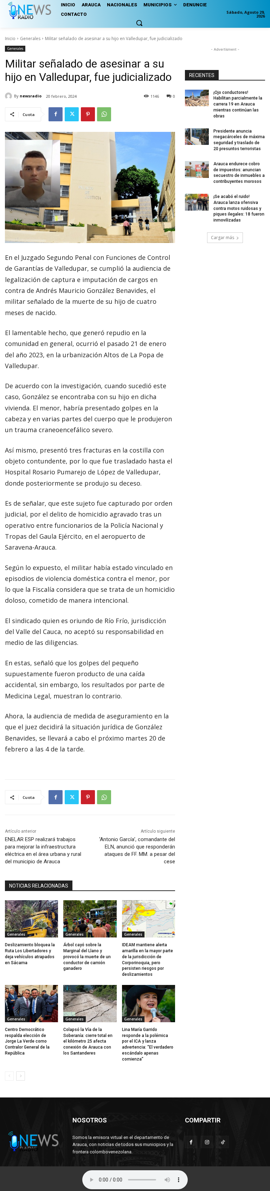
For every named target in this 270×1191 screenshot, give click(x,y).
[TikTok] (223, 1142)
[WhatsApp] (104, 114)
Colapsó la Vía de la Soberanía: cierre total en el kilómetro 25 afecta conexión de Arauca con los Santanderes (87, 1041)
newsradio (30, 95)
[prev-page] (9, 1076)
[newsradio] (9, 96)
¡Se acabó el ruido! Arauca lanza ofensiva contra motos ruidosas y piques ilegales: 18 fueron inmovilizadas (238, 208)
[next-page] (20, 1076)
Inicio (10, 38)
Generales (30, 38)
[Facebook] (56, 114)
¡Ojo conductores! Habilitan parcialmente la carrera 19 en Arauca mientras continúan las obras (237, 104)
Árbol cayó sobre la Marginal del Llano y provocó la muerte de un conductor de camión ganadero (87, 956)
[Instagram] (207, 1142)
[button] (139, 22)
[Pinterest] (88, 114)
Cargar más (222, 238)
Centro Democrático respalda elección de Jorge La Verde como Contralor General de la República (27, 1041)
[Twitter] (72, 114)
